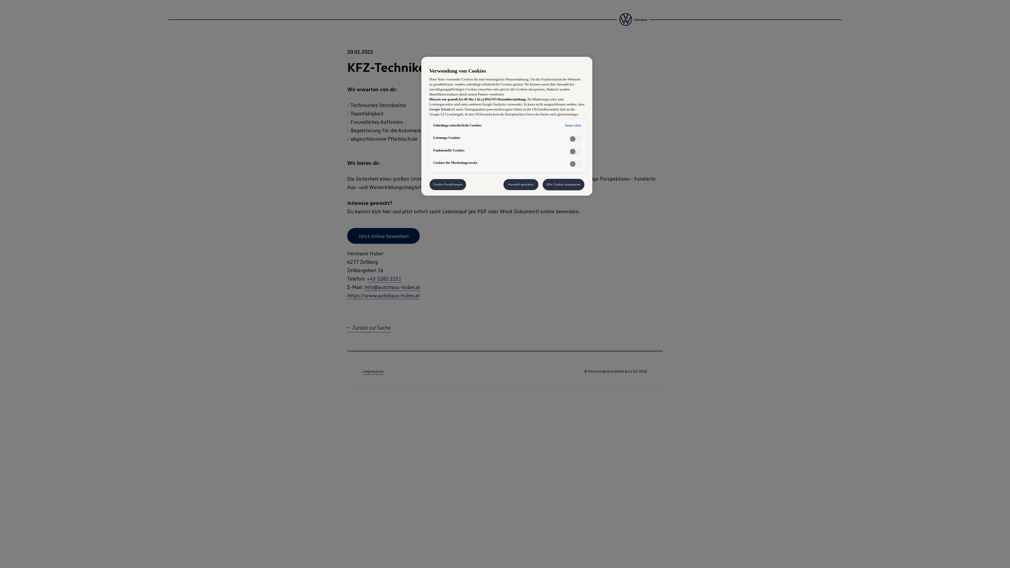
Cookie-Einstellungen (447, 184)
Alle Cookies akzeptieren (563, 184)
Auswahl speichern (521, 184)
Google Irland (439, 109)
